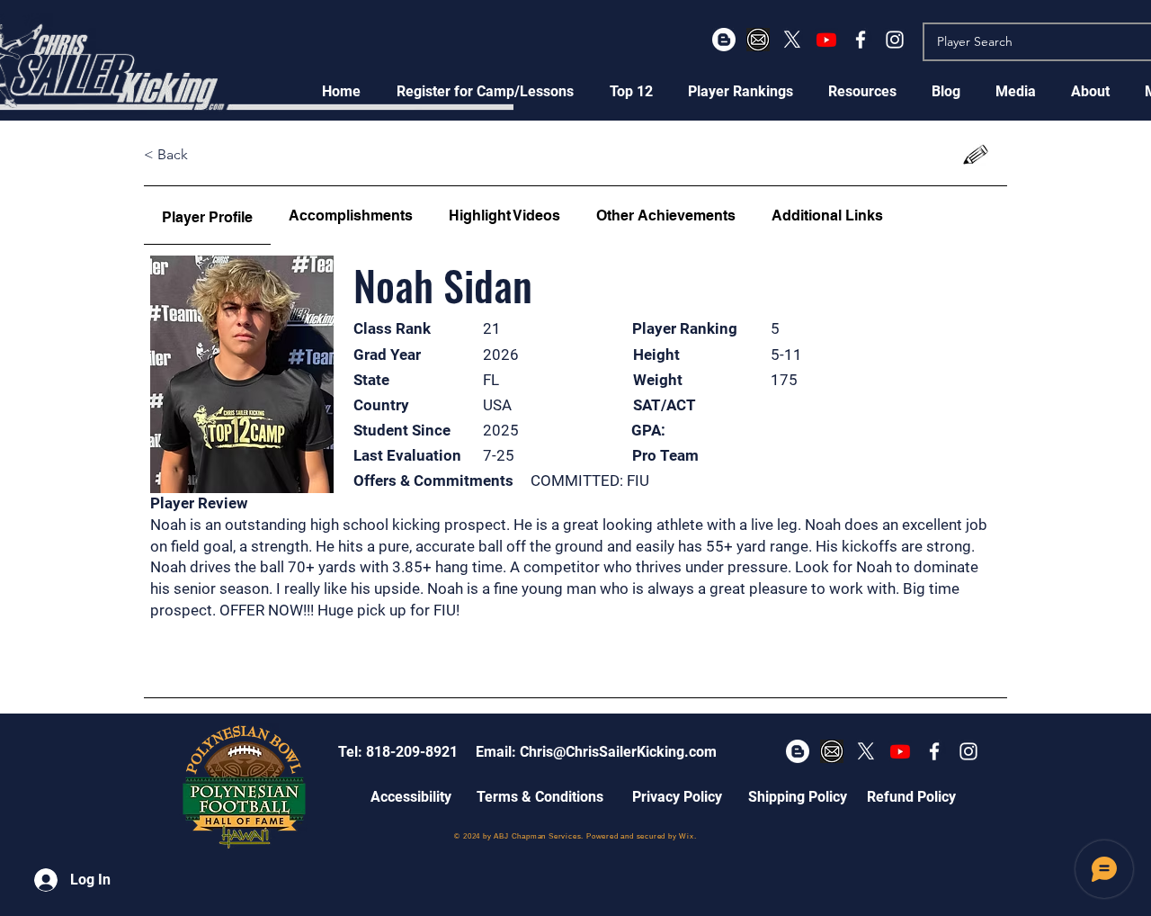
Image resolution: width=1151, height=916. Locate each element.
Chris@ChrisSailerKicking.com (618, 751)
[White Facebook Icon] (860, 39)
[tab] (207, 215)
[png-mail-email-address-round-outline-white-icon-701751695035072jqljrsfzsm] (758, 39)
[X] (792, 39)
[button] (485, 91)
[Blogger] (724, 39)
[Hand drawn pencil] (976, 155)
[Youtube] (826, 39)
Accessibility (410, 796)
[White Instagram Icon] (894, 39)
